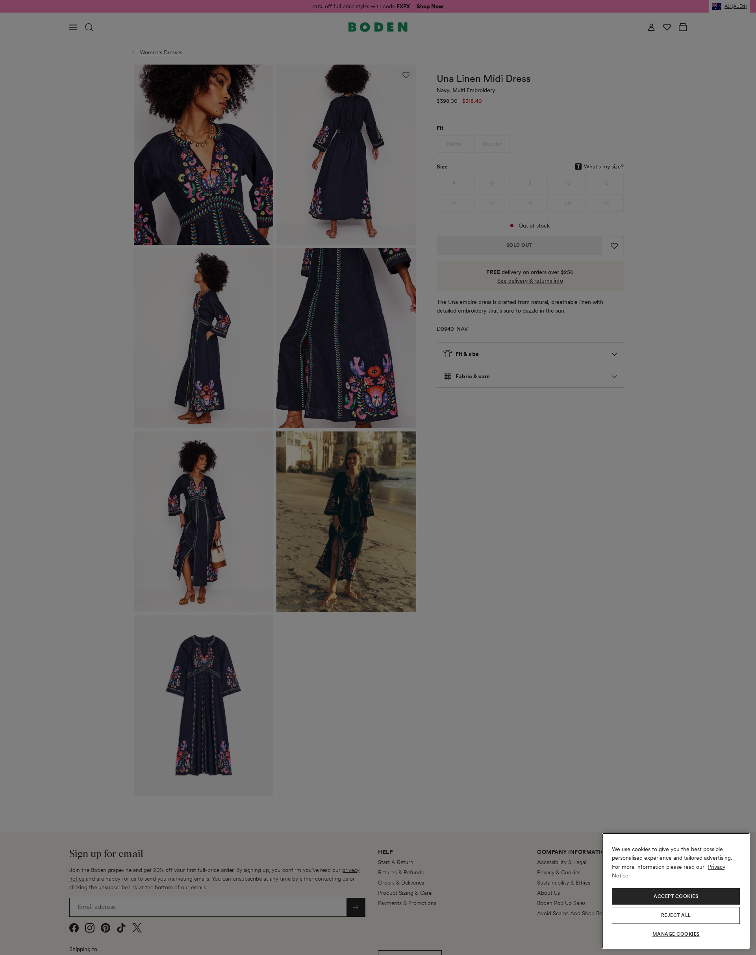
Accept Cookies (676, 896)
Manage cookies (676, 934)
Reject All (676, 915)
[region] (676, 891)
